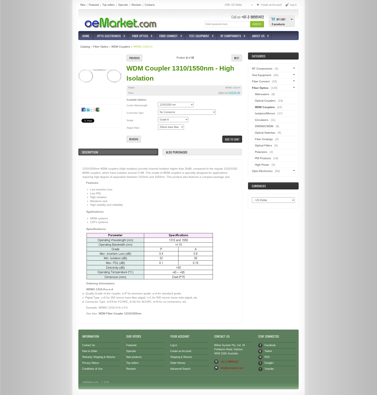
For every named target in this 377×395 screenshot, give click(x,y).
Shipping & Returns (181, 357)
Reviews (136, 4)
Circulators (261, 119)
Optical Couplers (265, 100)
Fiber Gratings (264, 139)
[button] (257, 24)
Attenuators (262, 94)
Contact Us (88, 345)
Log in (173, 345)
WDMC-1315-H (142, 46)
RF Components (229, 36)
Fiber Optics (138, 36)
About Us (256, 36)
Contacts (150, 4)
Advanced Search (180, 368)
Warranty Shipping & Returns (98, 357)
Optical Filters (263, 145)
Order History (177, 362)
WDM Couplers (120, 46)
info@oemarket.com (231, 368)
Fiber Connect (167, 36)
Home (85, 35)
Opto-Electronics (107, 36)
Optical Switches (265, 132)
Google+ (269, 362)
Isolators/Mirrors (265, 113)
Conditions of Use (92, 368)
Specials (123, 4)
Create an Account (180, 351)
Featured (94, 4)
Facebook (270, 345)
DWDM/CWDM (264, 126)
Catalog (85, 46)
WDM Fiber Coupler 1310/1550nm (120, 313)
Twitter (268, 351)
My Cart (281, 19)
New (82, 4)
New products (134, 357)
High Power (262, 164)
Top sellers (108, 4)
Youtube (269, 368)
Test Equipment (197, 36)
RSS (267, 357)
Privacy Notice (90, 362)
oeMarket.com (90, 382)
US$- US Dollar (233, 4)
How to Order (89, 351)
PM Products (263, 158)
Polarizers (261, 151)
